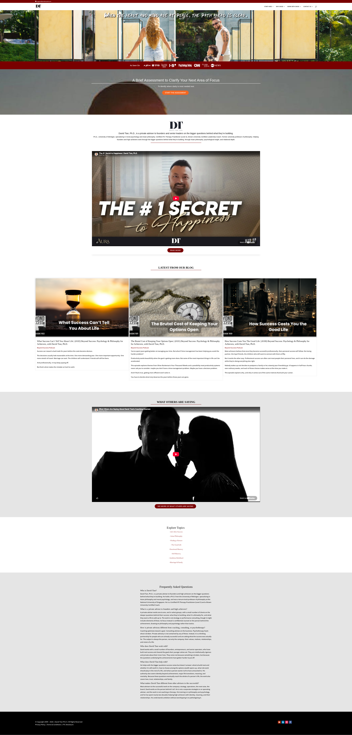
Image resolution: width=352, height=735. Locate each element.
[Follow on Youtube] (279, 722)
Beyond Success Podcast (46, 348)
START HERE (268, 6)
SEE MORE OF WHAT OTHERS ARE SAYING (175, 506)
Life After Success (176, 532)
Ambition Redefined (176, 558)
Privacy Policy (40, 725)
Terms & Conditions (54, 725)
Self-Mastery (176, 554)
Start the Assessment (175, 92)
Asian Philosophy (176, 536)
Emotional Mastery (176, 549)
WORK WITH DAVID (293, 6)
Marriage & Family (176, 562)
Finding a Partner (176, 541)
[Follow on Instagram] (286, 722)
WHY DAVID (279, 6)
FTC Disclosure (68, 725)
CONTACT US (307, 6)
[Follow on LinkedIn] (283, 722)
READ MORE (175, 250)
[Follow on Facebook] (290, 722)
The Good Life (176, 545)
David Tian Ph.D (61, 722)
